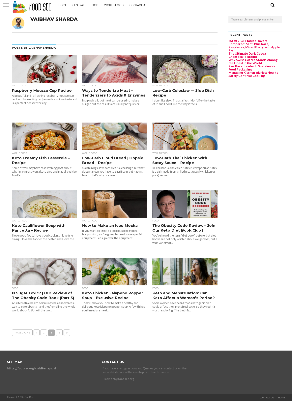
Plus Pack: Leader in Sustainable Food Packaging (251, 67)
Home (62, 5)
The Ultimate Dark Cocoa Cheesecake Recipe (247, 54)
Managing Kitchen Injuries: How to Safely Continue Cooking (253, 74)
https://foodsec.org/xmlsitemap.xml (31, 368)
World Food (114, 5)
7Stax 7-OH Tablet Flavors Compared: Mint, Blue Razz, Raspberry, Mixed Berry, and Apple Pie (254, 45)
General (78, 5)
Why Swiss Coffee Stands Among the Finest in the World (252, 61)
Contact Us (138, 5)
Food (94, 5)
